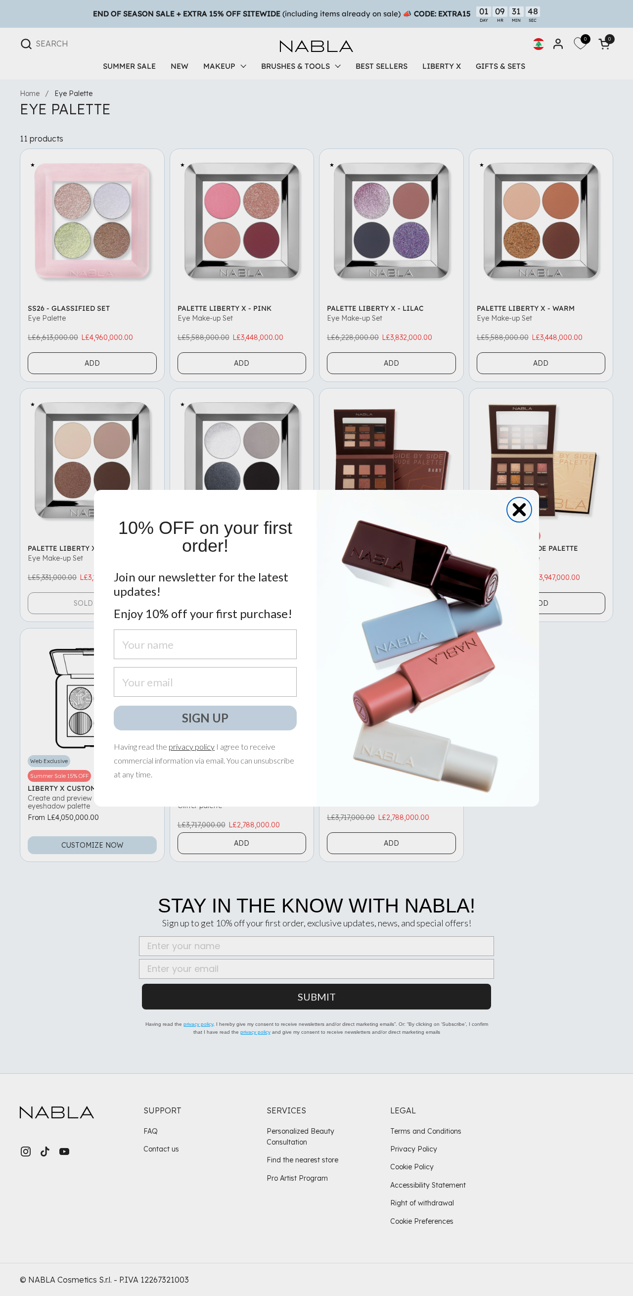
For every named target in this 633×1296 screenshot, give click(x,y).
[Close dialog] (519, 509)
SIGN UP (205, 718)
